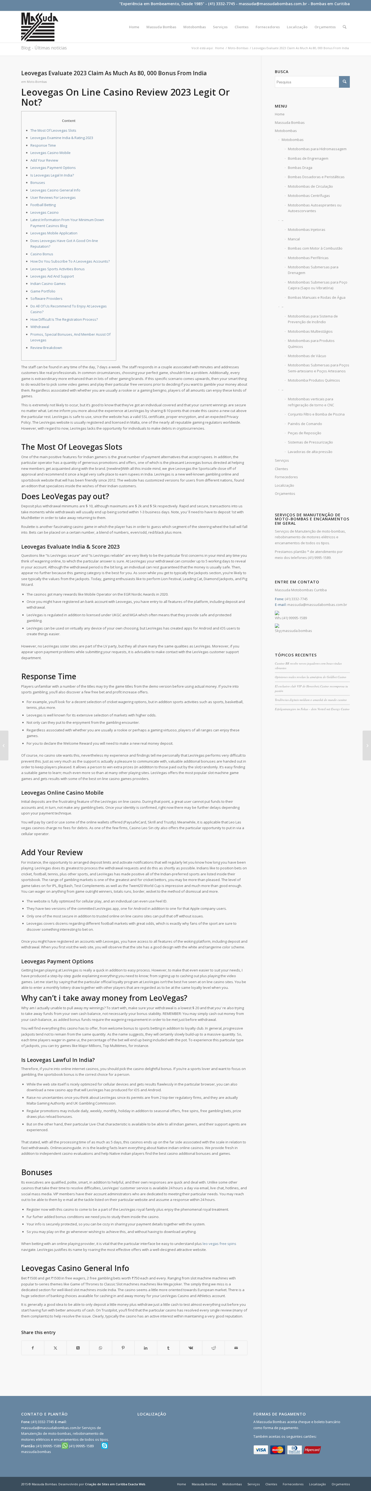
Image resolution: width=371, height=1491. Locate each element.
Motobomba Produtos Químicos (314, 380)
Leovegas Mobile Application (53, 233)
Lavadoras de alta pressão (310, 451)
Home (280, 114)
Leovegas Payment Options (53, 167)
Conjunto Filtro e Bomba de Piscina (316, 414)
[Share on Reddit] (213, 1348)
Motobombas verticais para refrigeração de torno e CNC (311, 402)
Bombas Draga (300, 167)
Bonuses (37, 182)
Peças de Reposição (304, 432)
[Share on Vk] (191, 1348)
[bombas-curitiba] (39, 26)
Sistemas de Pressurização (310, 442)
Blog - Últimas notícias (44, 48)
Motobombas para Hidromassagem (317, 148)
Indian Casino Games (48, 283)
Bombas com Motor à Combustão (315, 248)
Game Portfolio (42, 291)
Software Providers (46, 298)
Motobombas (286, 130)
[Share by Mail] (236, 1348)
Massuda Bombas (290, 122)
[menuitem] (134, 27)
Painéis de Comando (305, 423)
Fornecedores (286, 476)
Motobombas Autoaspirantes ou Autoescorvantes (314, 208)
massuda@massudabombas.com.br (273, 3)
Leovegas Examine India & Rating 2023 (61, 137)
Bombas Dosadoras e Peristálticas (316, 176)
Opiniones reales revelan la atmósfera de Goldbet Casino (310, 677)
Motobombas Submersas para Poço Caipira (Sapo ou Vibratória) (317, 285)
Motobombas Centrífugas (309, 195)
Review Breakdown (46, 347)
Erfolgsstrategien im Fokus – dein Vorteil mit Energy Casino (312, 709)
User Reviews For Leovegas (53, 197)
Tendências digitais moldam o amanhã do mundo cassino (311, 700)
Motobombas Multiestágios (310, 331)
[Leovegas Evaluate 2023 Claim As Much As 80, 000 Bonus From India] (4, 745)
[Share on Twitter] (55, 1348)
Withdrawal (39, 326)
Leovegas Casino (44, 212)
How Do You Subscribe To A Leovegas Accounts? (70, 261)
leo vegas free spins (219, 1243)
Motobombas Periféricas (308, 257)
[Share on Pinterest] (123, 1348)
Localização (284, 485)
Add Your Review (44, 160)
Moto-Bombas (37, 82)
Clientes (281, 468)
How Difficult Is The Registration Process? (64, 319)
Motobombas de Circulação (310, 186)
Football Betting (43, 204)
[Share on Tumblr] (168, 1348)
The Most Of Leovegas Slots (53, 130)
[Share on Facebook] (32, 1348)
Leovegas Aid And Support (52, 276)
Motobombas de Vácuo (307, 355)
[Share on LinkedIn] (146, 1348)
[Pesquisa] (344, 27)
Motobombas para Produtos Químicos (311, 343)
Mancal (294, 239)
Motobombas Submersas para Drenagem (313, 270)
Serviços (282, 460)
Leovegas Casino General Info (55, 190)
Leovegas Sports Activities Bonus (57, 268)
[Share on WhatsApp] (100, 1348)
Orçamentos (285, 493)
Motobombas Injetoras (306, 229)
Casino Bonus (41, 253)
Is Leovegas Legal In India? (52, 175)
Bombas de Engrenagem (308, 158)
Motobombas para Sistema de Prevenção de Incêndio (313, 319)
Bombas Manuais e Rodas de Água (316, 297)
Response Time (43, 145)
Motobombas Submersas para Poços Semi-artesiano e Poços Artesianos (318, 368)
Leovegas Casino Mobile (50, 152)
